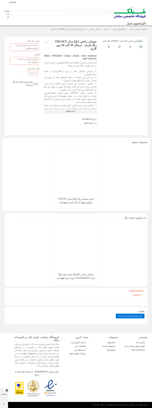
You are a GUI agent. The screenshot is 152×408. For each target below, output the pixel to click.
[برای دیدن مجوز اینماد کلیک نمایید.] (50, 388)
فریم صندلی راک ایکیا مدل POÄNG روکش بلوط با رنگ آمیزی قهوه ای (76, 201)
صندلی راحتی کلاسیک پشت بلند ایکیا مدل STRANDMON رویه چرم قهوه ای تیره (76, 278)
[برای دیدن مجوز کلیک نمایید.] (33, 388)
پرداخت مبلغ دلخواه (77, 354)
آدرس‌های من (80, 350)
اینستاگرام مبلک (138, 350)
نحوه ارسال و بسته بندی (135, 346)
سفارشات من (80, 346)
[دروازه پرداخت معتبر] (19, 388)
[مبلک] (130, 12)
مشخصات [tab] (136, 295)
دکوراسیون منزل (136, 23)
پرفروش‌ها (111, 350)
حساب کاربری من (78, 342)
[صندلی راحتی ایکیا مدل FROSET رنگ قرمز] (122, 41)
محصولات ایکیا (29, 354)
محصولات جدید (108, 346)
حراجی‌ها (111, 342)
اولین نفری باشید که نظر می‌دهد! (23, 84)
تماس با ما (140, 342)
